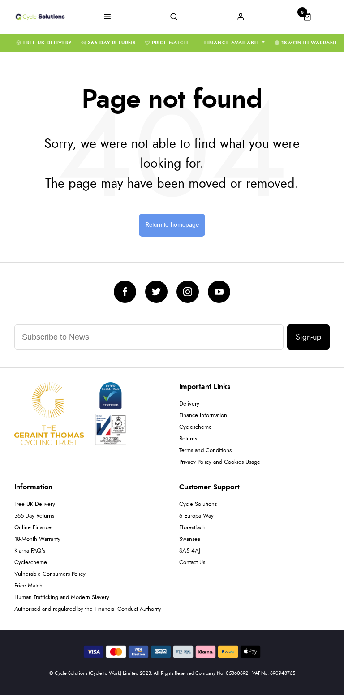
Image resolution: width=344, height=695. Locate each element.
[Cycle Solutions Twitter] (156, 292)
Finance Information (203, 416)
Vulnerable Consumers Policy (50, 574)
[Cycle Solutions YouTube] (219, 292)
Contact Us (192, 562)
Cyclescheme (195, 427)
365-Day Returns (112, 42)
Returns (188, 439)
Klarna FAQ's (29, 551)
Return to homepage (172, 224)
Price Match (170, 42)
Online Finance (33, 528)
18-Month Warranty (311, 42)
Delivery (189, 404)
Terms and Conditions (205, 450)
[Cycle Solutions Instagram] (187, 292)
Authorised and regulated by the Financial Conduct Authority (87, 609)
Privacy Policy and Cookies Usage (219, 462)
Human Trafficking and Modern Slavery (61, 597)
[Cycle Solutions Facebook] (125, 292)
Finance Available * (235, 42)
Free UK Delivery (47, 42)
